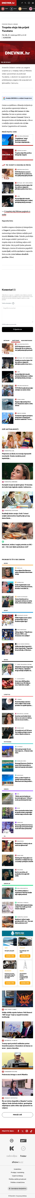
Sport (15, 8)
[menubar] (29, 3)
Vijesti (6, 8)
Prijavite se (17, 329)
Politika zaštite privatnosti (17, 1179)
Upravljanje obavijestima (18, 1188)
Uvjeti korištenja (17, 1176)
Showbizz (24, 8)
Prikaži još (17, 1115)
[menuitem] (29, 2)
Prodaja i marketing (17, 1172)
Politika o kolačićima (17, 1182)
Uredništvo (17, 1169)
